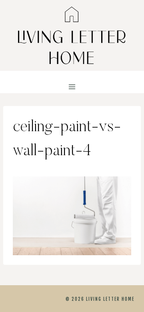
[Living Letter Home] (72, 35)
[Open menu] (72, 87)
